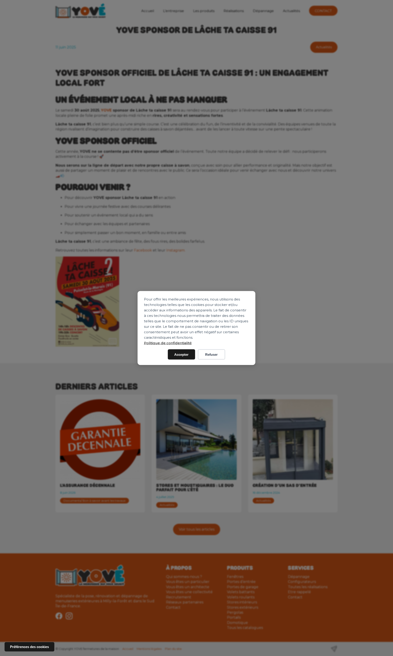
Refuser (211, 354)
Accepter (181, 354)
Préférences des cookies (29, 647)
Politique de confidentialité (168, 343)
